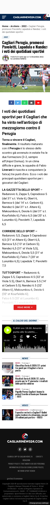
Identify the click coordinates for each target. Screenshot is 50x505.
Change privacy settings (39, 503)
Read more (24, 307)
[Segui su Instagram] (30, 449)
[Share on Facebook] (12, 102)
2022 (24, 26)
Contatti (39, 456)
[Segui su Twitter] (25, 449)
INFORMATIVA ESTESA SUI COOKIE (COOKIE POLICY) (26, 467)
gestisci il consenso (14, 478)
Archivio (15, 26)
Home (5, 26)
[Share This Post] (25, 102)
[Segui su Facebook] (20, 449)
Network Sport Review (26, 471)
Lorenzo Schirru (19, 59)
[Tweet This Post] (18, 102)
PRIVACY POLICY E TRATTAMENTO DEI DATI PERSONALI (26, 463)
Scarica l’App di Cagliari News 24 (19, 456)
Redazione (26, 460)
